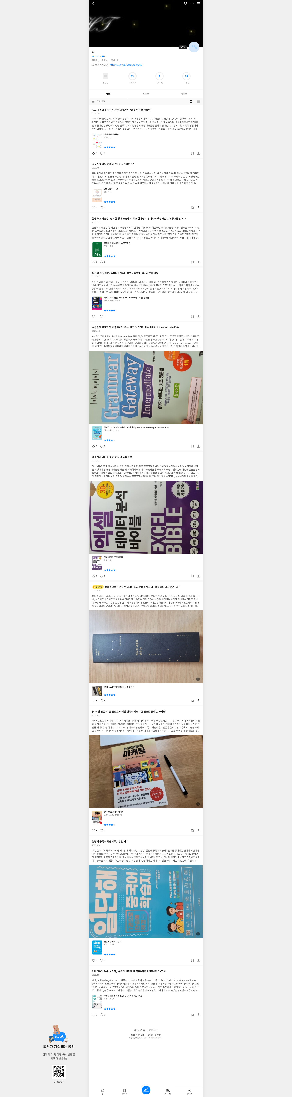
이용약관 (149, 1035)
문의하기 (158, 1035)
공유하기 (198, 153)
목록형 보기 (198, 101)
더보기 (192, 3)
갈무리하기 (192, 153)
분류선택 (93, 101)
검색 (185, 3)
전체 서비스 (198, 3)
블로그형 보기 (191, 101)
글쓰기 (146, 1090)
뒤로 (93, 3)
